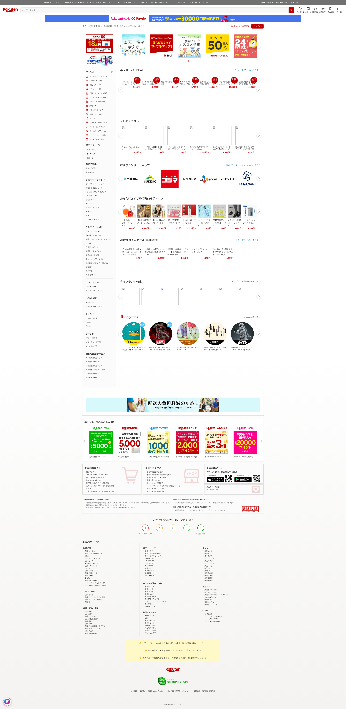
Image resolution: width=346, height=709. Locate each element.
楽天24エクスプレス (167, 2)
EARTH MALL (91, 287)
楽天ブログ (149, 604)
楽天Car (207, 571)
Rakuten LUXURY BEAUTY (96, 192)
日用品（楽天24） (92, 247)
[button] (308, 10)
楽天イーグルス (150, 630)
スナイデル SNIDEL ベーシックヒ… (234, 223)
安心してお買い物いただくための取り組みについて (192, 507)
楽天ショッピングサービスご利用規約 (100, 486)
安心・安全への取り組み (95, 478)
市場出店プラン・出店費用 (156, 478)
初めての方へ (91, 472)
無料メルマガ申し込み (94, 480)
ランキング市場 (91, 318)
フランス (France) (211, 619)
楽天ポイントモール (211, 592)
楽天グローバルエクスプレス (95, 585)
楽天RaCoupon (91, 581)
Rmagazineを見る (250, 317)
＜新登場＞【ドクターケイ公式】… (128, 223)
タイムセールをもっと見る (247, 240)
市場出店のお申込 (153, 475)
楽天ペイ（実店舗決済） (156, 491)
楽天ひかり (149, 589)
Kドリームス (149, 576)
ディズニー (90, 200)
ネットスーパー (194, 2)
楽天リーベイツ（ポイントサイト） (99, 239)
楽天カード (89, 595)
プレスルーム (187, 691)
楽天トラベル (150, 551)
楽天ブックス (90, 551)
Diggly (88, 326)
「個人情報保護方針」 (120, 507)
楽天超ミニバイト (210, 605)
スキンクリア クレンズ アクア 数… (204, 223)
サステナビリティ (213, 490)
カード (98, 2)
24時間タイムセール (93, 235)
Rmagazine (90, 302)
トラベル (90, 2)
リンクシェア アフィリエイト (155, 601)
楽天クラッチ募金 (213, 487)
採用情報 (197, 691)
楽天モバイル (150, 587)
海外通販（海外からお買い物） (97, 263)
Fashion (81, 2)
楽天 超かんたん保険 (92, 629)
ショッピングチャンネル (95, 259)
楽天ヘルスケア (210, 558)
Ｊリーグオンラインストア (95, 583)
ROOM (205, 2)
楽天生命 (88, 624)
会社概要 (134, 691)
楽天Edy (88, 602)
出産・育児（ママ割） (94, 342)
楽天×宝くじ (149, 571)
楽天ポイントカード (211, 590)
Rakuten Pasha (210, 597)
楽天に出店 (289, 2)
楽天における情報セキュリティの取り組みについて (192, 500)
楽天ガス (207, 553)
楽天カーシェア (150, 563)
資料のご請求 (166, 475)
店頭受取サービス (92, 374)
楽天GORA (149, 566)
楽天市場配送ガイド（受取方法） (98, 483)
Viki (146, 618)
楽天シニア (208, 561)
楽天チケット (150, 623)
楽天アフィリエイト (152, 599)
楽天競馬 (148, 573)
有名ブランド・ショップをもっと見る (242, 165)
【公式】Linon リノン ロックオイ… (159, 223)
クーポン (89, 243)
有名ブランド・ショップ (95, 184)
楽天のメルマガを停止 (107, 491)
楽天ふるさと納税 (92, 255)
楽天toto (148, 568)
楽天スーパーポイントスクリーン (216, 595)
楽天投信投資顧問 (91, 619)
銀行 (110, 2)
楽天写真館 (208, 576)
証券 (105, 2)
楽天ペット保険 (91, 634)
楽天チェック (209, 600)
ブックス (118, 2)
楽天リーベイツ (91, 576)
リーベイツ (144, 2)
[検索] (291, 10)
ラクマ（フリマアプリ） (95, 291)
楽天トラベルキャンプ (153, 556)
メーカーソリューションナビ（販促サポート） (164, 486)
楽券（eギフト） (92, 275)
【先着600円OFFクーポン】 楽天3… (144, 223)
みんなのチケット (151, 628)
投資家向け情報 (145, 691)
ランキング (58, 2)
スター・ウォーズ (92, 208)
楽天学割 (89, 271)
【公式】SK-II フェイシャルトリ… (189, 223)
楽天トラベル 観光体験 (153, 553)
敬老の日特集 (91, 168)
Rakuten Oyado (150, 561)
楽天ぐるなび (209, 568)
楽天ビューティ (210, 563)
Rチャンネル (149, 616)
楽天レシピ (208, 566)
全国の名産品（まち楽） (95, 306)
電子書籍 (127, 2)
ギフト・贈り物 (91, 338)
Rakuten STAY (150, 558)
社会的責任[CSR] (173, 691)
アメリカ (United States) (213, 616)
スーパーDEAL (70, 2)
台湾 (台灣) (208, 614)
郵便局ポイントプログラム (95, 370)
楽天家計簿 (208, 581)
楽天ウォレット (91, 616)
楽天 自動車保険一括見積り (95, 626)
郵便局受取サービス (93, 362)
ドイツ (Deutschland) (212, 621)
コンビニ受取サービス (94, 358)
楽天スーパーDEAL (93, 231)
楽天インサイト (210, 602)
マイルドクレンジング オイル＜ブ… (249, 223)
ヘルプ (299, 2)
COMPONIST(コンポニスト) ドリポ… (174, 223)
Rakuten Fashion (92, 196)
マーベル (89, 204)
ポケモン (89, 212)
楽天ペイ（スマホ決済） (94, 600)
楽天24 (154, 2)
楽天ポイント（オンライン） (157, 488)
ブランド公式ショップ (94, 188)
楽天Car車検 (209, 573)
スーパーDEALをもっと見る (246, 70)
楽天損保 (88, 621)
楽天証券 (88, 614)
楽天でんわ (149, 592)
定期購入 (89, 267)
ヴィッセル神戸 (150, 633)
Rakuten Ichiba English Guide (97, 475)
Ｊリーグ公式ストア (93, 219)
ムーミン (89, 216)
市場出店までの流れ (154, 480)
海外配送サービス (92, 377)
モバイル (47, 2)
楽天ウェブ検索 (150, 596)
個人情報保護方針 (208, 691)
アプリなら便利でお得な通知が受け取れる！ (223, 472)
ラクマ (135, 2)
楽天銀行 (88, 611)
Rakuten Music (150, 625)
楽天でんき (208, 551)
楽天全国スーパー (91, 573)
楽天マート (89, 571)
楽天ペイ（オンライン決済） (95, 597)
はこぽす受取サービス (94, 366)
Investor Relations (158, 691)
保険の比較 (89, 631)
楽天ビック (181, 2)
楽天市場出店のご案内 (155, 472)
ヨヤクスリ (208, 556)
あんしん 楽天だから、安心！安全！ (250, 509)
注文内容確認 (92, 491)
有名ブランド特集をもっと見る (245, 281)
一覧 (111, 72)
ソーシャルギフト (92, 346)
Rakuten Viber (150, 606)
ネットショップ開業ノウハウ (157, 483)
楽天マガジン (150, 621)
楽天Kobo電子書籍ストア (94, 553)
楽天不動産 (208, 578)
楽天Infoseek (149, 594)
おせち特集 (90, 172)
